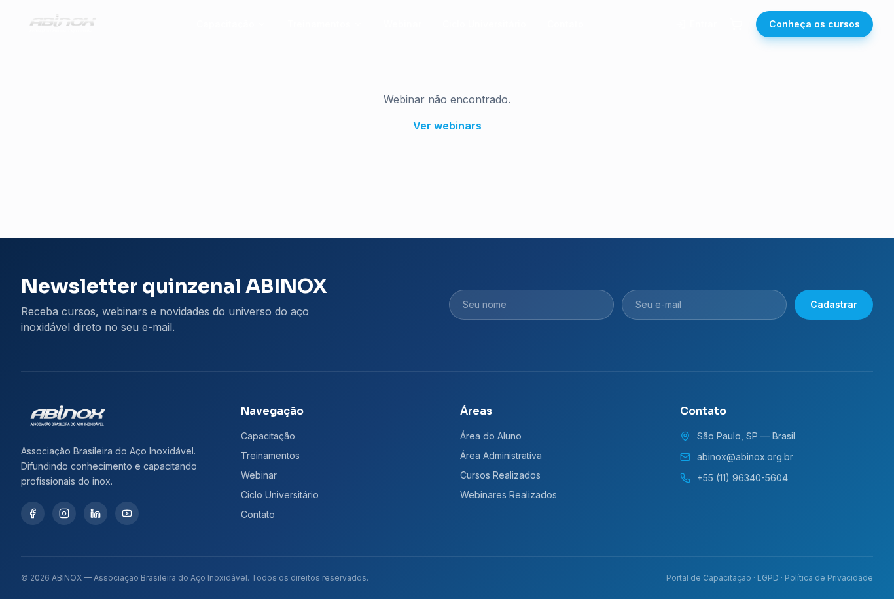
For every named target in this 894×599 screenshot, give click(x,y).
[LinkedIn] (95, 513)
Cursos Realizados (500, 475)
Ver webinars (447, 125)
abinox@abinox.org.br (745, 456)
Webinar (402, 23)
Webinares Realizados (508, 494)
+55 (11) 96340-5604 (742, 477)
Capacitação (225, 23)
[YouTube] (127, 513)
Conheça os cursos (814, 23)
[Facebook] (33, 513)
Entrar (703, 23)
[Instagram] (64, 513)
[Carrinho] (736, 24)
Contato (565, 23)
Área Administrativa (501, 455)
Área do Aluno (491, 435)
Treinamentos (319, 23)
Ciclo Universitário (484, 23)
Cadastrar (833, 304)
